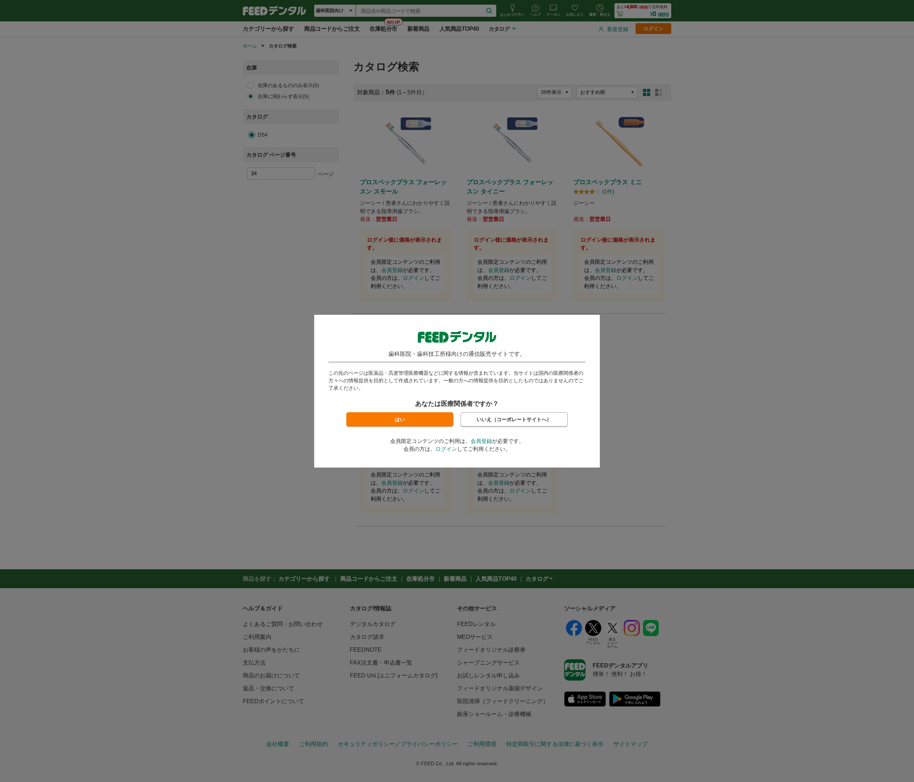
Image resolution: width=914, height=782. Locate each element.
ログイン (446, 449)
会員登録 (481, 441)
